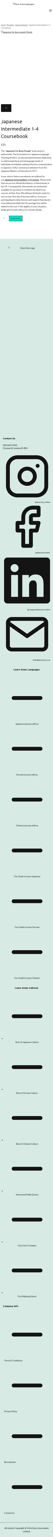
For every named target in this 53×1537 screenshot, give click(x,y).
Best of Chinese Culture (27, 1144)
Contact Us (9, 1513)
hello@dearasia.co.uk (41, 660)
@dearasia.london (42, 552)
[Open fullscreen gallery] (6, 108)
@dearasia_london (42, 502)
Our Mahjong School (27, 1296)
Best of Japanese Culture (27, 1042)
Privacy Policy (10, 1411)
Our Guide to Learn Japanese (27, 876)
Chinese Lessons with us (27, 825)
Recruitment (10, 1462)
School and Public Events (27, 1194)
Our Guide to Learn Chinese (27, 978)
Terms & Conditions (13, 1360)
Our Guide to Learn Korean (27, 927)
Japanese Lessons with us (27, 724)
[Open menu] (50, 10)
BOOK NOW (16, 218)
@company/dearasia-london (38, 609)
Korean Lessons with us (27, 774)
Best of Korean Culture (27, 1093)
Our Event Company (27, 1245)
